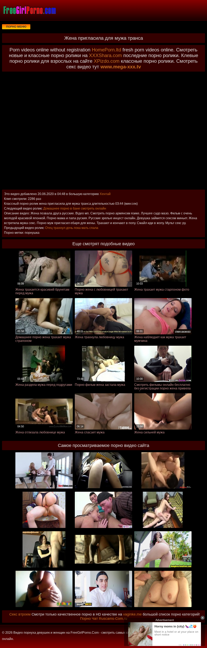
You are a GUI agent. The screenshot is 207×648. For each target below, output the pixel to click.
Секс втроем (20, 614)
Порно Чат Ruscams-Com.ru (103, 619)
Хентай (105, 194)
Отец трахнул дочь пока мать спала (71, 228)
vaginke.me (132, 614)
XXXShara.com (105, 55)
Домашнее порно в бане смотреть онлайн (74, 208)
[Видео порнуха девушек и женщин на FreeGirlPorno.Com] (29, 10)
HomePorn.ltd (106, 49)
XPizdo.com (106, 61)
